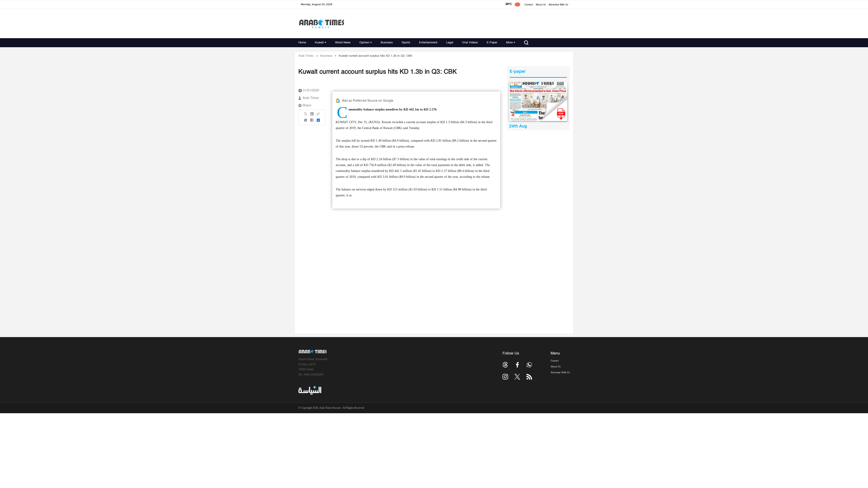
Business (387, 42)
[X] (306, 115)
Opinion (364, 42)
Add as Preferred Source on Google (367, 100)
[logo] (321, 23)
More (509, 42)
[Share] (318, 120)
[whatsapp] (306, 122)
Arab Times (306, 55)
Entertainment (428, 42)
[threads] (505, 365)
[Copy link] (318, 115)
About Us (541, 5)
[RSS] (529, 377)
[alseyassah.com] (309, 390)
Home (302, 42)
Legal (449, 42)
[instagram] (505, 377)
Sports (406, 42)
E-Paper (492, 42)
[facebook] (312, 122)
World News (343, 42)
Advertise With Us (558, 5)
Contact (528, 5)
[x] (517, 377)
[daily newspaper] (538, 101)
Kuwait (319, 42)
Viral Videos (470, 42)
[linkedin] (312, 115)
